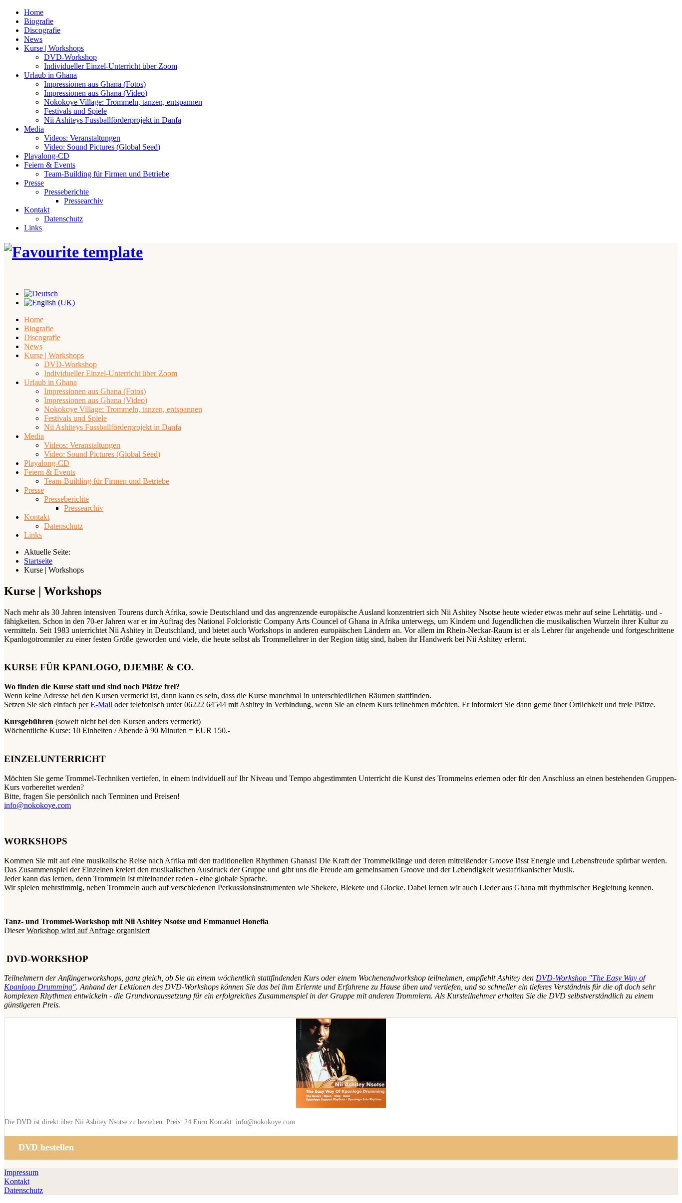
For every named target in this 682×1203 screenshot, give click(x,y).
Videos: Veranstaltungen (82, 138)
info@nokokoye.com (37, 805)
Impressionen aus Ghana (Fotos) (95, 84)
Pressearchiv (83, 201)
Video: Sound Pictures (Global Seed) (102, 147)
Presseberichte (66, 192)
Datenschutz (63, 218)
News (33, 39)
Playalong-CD (46, 156)
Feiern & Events (49, 165)
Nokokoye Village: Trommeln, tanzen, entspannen (123, 102)
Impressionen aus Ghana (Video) (95, 93)
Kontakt (36, 209)
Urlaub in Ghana (50, 75)
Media (34, 129)
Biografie (38, 21)
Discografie (42, 30)
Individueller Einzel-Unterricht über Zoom (110, 66)
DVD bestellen (46, 1147)
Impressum (21, 1172)
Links (33, 227)
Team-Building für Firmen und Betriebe (106, 174)
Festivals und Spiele (75, 111)
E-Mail (101, 704)
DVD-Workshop (70, 57)
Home (33, 12)
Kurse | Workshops (54, 48)
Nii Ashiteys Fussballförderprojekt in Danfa (112, 120)
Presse (34, 183)
